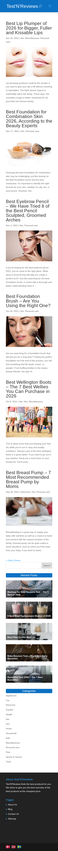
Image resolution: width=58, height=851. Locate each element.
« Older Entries (13, 560)
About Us (12, 804)
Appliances (11, 695)
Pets (8, 752)
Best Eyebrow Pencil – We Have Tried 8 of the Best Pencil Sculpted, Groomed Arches (27, 210)
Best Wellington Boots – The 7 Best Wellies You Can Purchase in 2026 (28, 389)
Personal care (32, 131)
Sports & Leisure (14, 757)
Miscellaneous (32, 38)
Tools (8, 761)
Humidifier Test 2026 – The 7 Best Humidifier (25, 678)
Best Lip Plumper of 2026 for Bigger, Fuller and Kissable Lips (29, 28)
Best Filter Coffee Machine (21, 637)
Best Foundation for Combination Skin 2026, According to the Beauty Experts (29, 118)
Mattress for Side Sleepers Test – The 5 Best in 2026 (28, 593)
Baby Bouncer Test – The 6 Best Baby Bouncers (27, 657)
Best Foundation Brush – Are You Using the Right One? (28, 301)
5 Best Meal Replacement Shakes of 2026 (29, 616)
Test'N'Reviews (18, 6)
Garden (9, 709)
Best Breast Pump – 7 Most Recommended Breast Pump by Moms (28, 479)
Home (9, 728)
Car (7, 700)
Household (11, 733)
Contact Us (13, 814)
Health (9, 714)
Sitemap (12, 818)
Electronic (25, 492)
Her (22, 38)
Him (26, 401)
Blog (10, 809)
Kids (8, 738)
